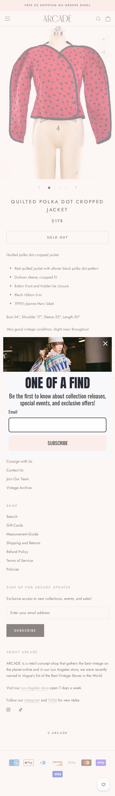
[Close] (105, 343)
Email (13, 412)
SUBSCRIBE (58, 442)
